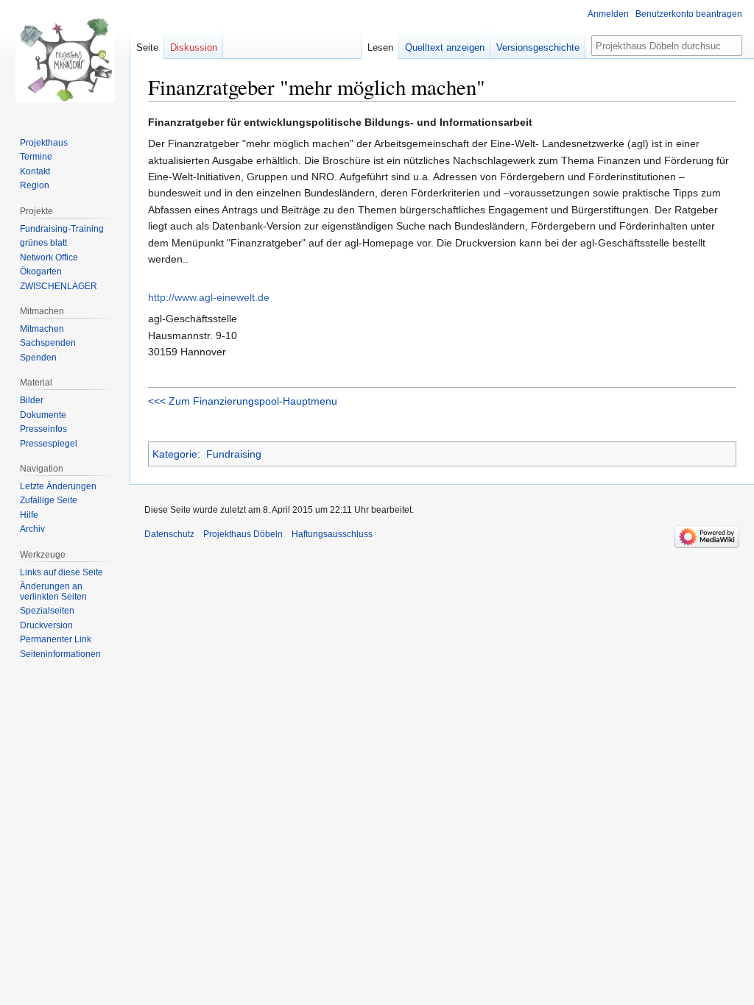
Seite (147, 47)
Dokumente (43, 415)
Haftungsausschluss (332, 534)
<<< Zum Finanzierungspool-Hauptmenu (242, 401)
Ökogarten (41, 271)
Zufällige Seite (48, 500)
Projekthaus (44, 143)
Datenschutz (169, 534)
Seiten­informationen (60, 654)
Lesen (380, 47)
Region (34, 185)
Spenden (38, 357)
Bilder (31, 400)
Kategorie (174, 454)
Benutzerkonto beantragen (688, 14)
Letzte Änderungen (58, 486)
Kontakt (35, 171)
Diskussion (193, 47)
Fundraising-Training (62, 229)
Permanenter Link (55, 639)
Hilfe (29, 515)
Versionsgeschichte (537, 47)
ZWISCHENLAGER (58, 286)
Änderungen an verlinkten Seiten (53, 591)
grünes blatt (43, 243)
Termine (36, 157)
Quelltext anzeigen (445, 47)
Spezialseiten (47, 611)
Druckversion (46, 625)
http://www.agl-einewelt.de (208, 297)
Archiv (32, 529)
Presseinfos (43, 429)
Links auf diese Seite (61, 572)
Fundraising (233, 454)
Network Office (49, 257)
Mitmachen (42, 329)
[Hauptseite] (65, 59)
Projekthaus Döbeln (243, 534)
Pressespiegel (48, 443)
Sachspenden (48, 343)
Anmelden (608, 14)
